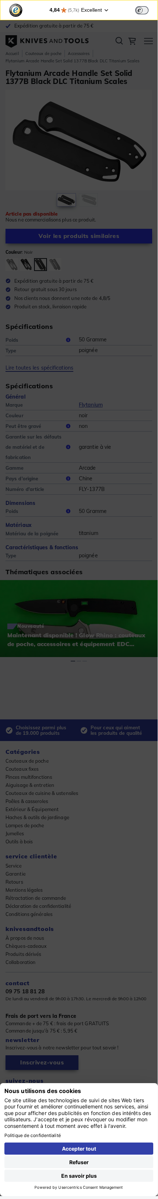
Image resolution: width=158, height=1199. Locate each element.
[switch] (141, 10)
